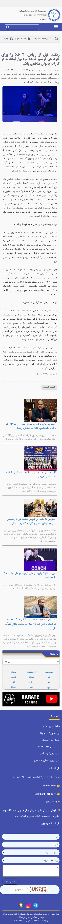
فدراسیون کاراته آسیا (50, 754)
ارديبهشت (31, 672)
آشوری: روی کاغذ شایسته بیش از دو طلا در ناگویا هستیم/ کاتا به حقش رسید (31, 426)
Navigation (31, 37)
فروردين (49, 672)
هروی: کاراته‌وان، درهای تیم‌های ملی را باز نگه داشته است (29, 575)
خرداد (13, 672)
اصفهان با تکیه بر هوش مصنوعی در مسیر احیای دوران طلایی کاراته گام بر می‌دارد (31, 521)
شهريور (13, 677)
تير (49, 677)
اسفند (13, 687)
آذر (13, 682)
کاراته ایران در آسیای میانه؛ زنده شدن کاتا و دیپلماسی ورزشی (31, 474)
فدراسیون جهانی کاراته (49, 747)
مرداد (31, 677)
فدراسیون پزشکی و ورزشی (47, 760)
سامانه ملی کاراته (51, 726)
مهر (48, 682)
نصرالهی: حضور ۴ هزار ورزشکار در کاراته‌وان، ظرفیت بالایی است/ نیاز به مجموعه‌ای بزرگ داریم (30, 624)
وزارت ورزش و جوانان (49, 733)
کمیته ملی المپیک (51, 740)
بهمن (31, 687)
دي (48, 687)
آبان (31, 682)
